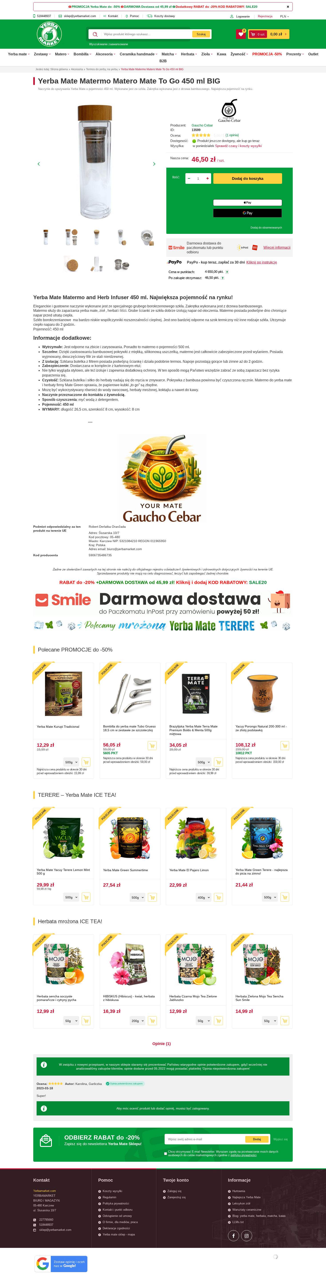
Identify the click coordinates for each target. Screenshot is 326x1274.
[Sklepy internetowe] (275, 1257)
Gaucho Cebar (202, 125)
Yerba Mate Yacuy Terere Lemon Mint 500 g (63, 871)
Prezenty (293, 54)
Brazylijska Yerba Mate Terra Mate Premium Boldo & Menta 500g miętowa (193, 730)
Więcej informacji (277, 247)
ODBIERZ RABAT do (103, 1140)
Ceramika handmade (137, 54)
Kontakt (113, 16)
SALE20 (251, 6)
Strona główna (59, 69)
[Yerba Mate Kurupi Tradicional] (63, 694)
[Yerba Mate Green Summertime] (130, 838)
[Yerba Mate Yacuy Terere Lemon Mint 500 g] (63, 838)
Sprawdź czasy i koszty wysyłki (238, 146)
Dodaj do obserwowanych (266, 227)
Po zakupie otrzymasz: (185, 278)
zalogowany (200, 1108)
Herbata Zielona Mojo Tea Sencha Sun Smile (259, 998)
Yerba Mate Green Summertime (125, 870)
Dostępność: (179, 141)
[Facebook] (233, 1235)
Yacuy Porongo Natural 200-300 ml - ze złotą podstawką (261, 728)
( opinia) (232, 135)
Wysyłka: (177, 146)
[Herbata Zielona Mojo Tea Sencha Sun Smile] (262, 965)
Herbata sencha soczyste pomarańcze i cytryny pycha (56, 998)
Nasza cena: (179, 158)
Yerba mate (17, 54)
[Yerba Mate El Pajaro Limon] (196, 838)
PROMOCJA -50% (267, 54)
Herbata (187, 54)
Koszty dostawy (164, 16)
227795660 (46, 1219)
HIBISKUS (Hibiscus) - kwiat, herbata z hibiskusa (129, 998)
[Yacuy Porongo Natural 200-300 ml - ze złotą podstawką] (262, 694)
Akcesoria (104, 54)
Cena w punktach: (182, 272)
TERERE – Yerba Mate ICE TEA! (77, 795)
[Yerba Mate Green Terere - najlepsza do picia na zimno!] (262, 838)
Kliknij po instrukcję (261, 262)
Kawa (221, 54)
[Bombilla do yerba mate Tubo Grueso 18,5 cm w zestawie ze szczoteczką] (130, 694)
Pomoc (134, 16)
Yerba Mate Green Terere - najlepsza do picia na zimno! (262, 871)
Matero (61, 54)
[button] (286, 16)
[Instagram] (246, 1235)
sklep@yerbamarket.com (80, 16)
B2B (163, 61)
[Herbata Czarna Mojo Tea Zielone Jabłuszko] (196, 965)
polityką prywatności (244, 1155)
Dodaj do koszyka (247, 178)
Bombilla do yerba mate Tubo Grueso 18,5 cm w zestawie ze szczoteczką (129, 728)
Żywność (238, 54)
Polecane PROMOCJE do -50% (75, 650)
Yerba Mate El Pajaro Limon (189, 870)
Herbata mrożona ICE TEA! (70, 921)
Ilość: (176, 177)
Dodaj (257, 1139)
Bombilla (81, 54)
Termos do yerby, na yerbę (102, 69)
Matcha (168, 54)
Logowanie (243, 16)
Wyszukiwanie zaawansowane (108, 44)
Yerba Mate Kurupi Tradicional (58, 726)
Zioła (205, 54)
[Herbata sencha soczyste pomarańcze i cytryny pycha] (63, 965)
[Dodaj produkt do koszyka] (86, 762)
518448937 (44, 16)
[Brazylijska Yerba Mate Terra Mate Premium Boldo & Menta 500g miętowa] (196, 694)
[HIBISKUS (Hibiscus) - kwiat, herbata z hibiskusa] (130, 965)
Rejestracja (265, 16)
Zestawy (41, 54)
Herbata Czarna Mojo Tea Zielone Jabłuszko (193, 998)
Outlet (313, 54)
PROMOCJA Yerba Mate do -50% (96, 6)
